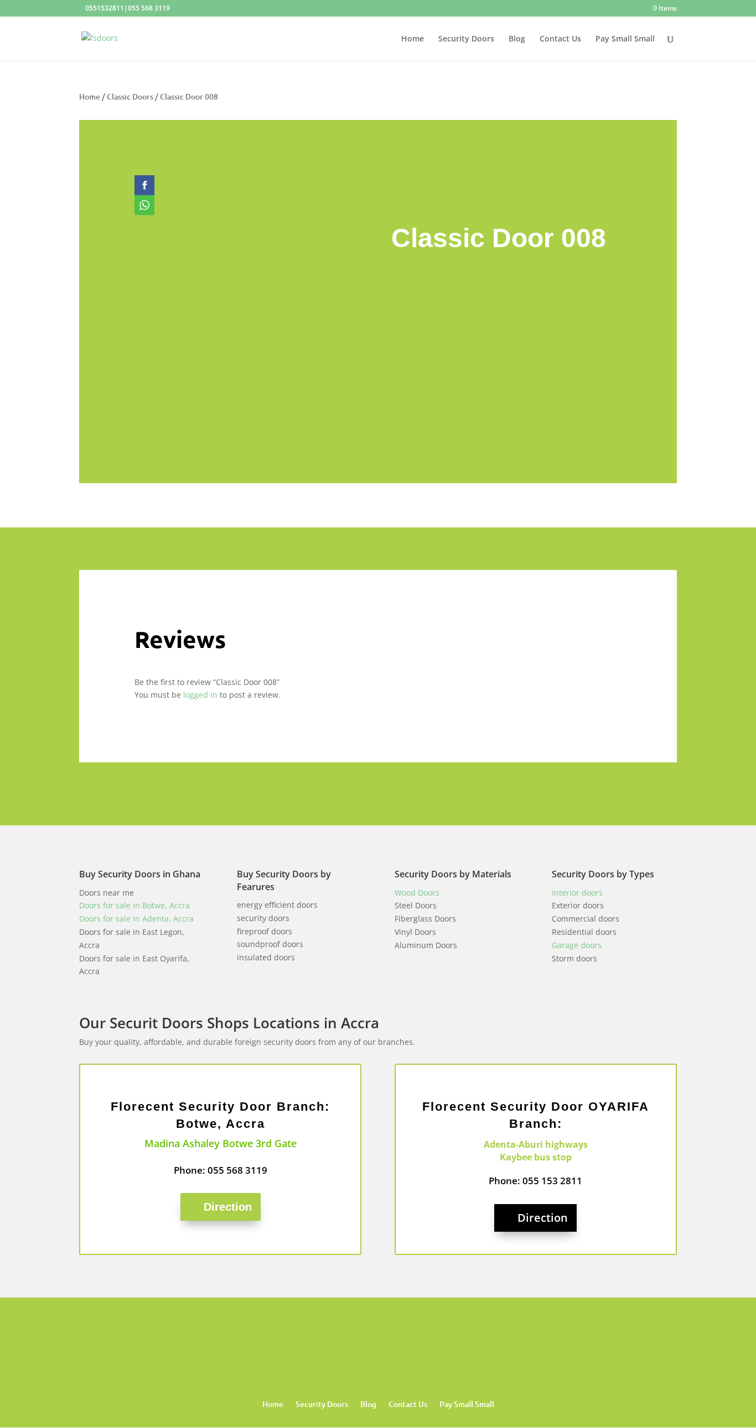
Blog (517, 39)
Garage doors (577, 945)
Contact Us (560, 39)
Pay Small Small (625, 39)
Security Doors (466, 39)
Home (412, 39)
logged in (200, 694)
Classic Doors (130, 96)
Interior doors (577, 892)
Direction (228, 1207)
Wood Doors (417, 892)
